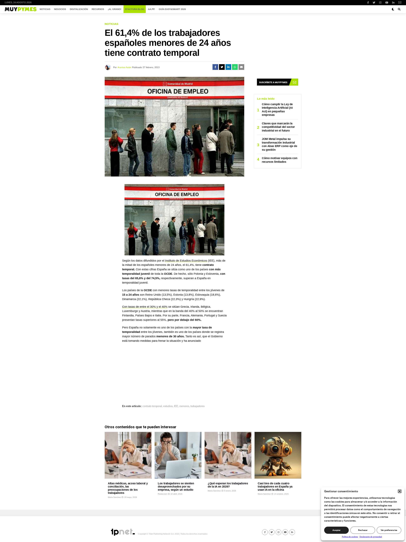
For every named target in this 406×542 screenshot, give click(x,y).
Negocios (60, 9)
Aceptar (336, 530)
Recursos (98, 9)
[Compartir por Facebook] (215, 67)
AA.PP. (151, 9)
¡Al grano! (114, 9)
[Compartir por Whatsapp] (235, 67)
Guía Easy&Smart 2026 (172, 9)
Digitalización (79, 9)
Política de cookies (350, 537)
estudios (168, 406)
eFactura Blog (134, 9)
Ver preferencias (389, 530)
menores (184, 406)
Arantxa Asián (124, 67)
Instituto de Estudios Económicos (186, 260)
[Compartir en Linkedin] (228, 67)
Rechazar (362, 530)
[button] (399, 491)
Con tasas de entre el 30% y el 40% (144, 306)
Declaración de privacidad (371, 537)
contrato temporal (152, 406)
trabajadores (197, 406)
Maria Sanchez (114, 497)
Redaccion (162, 494)
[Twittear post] (222, 67)
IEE (176, 406)
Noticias (45, 9)
